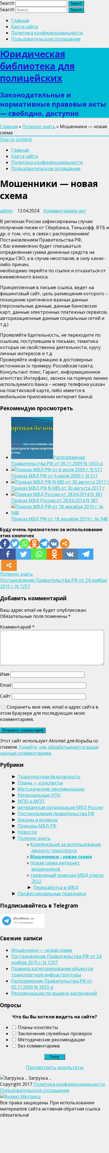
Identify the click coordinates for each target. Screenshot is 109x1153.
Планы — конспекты (40, 783)
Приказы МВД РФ (37, 826)
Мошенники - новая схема (61, 857)
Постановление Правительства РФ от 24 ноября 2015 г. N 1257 (56, 959)
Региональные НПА (39, 795)
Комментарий (17, 627)
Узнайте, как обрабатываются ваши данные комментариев (49, 750)
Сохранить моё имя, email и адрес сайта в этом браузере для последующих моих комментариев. (49, 713)
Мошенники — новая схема (41, 950)
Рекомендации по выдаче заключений (54, 993)
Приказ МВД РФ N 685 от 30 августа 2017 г (58, 488)
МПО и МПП (31, 801)
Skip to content (16, 139)
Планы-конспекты (38, 1027)
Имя (4, 674)
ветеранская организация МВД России (60, 807)
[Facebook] (5, 544)
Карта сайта (24, 27)
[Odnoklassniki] (34, 544)
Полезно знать (38, 126)
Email (5, 685)
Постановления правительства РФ (56, 813)
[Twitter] (15, 544)
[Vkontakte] (54, 544)
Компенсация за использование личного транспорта (65, 847)
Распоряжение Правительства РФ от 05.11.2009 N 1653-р (57, 460)
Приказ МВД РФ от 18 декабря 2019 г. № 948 (59, 519)
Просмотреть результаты (54, 1067)
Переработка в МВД (55, 887)
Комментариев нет (65, 211)
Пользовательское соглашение (45, 39)
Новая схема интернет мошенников (55, 866)
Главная (20, 20)
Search (7, 3)
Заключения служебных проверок (55, 1033)
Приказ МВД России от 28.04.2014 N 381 (54, 500)
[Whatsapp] (24, 544)
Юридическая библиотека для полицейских (37, 66)
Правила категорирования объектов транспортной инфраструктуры (52, 971)
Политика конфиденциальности (47, 33)
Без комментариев (39, 1046)
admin (6, 211)
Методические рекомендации (51, 789)
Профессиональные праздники (52, 893)
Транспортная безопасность (49, 777)
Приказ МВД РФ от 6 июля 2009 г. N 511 (54, 476)
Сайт (5, 696)
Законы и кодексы (38, 820)
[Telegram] (44, 544)
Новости (27, 832)
